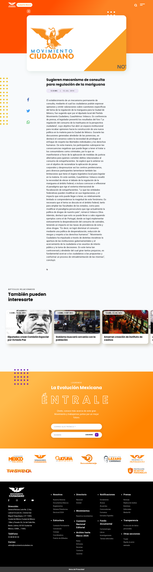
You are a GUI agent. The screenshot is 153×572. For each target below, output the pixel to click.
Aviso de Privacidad (76, 569)
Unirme (89, 435)
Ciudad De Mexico (24, 5)
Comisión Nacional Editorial (81, 524)
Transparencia (130, 520)
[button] (150, 327)
